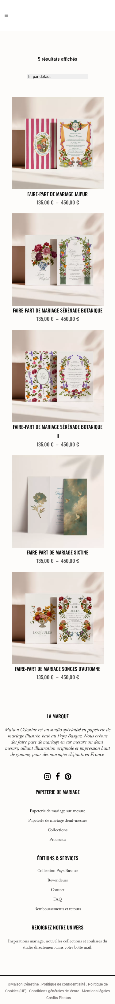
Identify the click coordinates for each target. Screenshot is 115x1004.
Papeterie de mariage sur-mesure (57, 811)
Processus (57, 839)
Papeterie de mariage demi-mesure (57, 820)
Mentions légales (96, 991)
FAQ (57, 899)
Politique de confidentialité (63, 984)
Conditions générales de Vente (54, 991)
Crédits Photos (58, 998)
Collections (57, 830)
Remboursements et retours (57, 909)
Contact (57, 890)
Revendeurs (58, 880)
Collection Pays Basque (57, 871)
